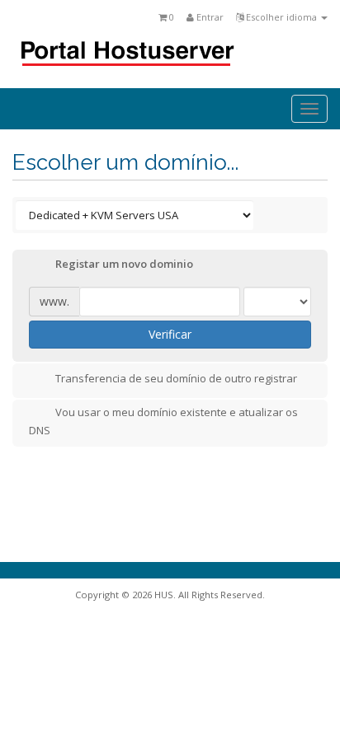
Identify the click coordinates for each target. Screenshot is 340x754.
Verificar (170, 334)
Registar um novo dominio (124, 264)
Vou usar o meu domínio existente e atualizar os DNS (163, 421)
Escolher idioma (281, 17)
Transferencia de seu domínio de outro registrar (176, 378)
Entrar (209, 17)
